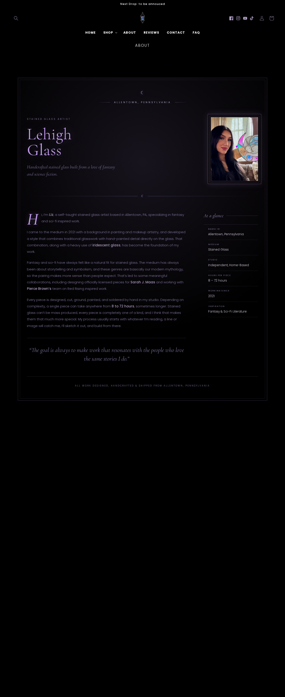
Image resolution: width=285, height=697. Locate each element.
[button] (16, 18)
